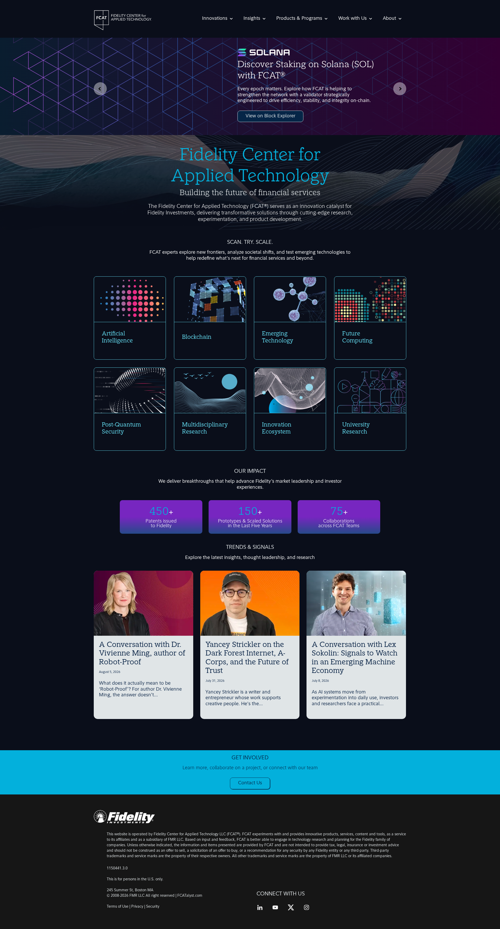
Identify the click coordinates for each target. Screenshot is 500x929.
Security (152, 907)
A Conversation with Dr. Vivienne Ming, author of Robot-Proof (142, 653)
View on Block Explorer (270, 116)
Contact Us (250, 783)
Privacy (137, 907)
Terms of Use (117, 907)
